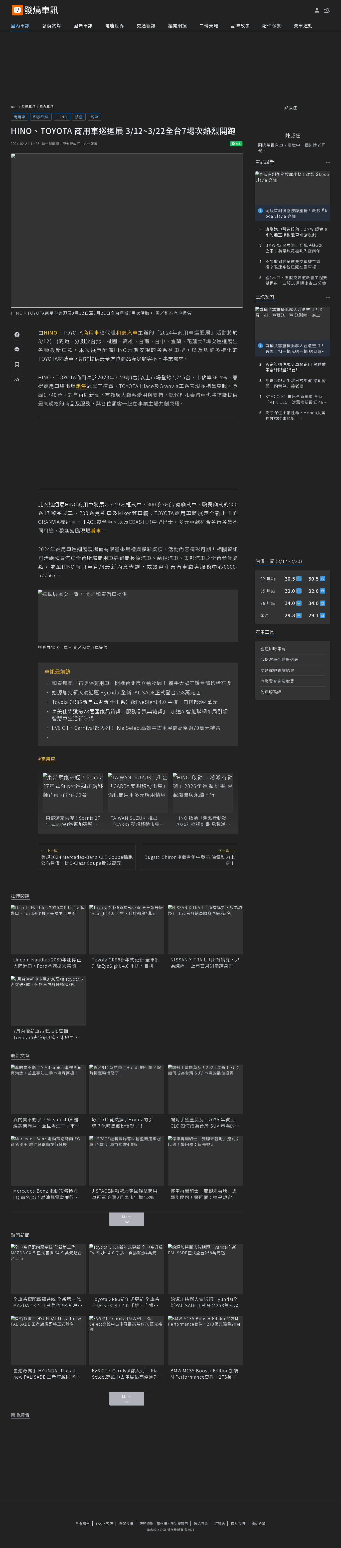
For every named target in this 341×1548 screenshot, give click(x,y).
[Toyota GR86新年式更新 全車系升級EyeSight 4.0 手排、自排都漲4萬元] (126, 929)
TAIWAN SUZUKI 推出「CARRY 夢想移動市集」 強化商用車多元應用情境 (137, 821)
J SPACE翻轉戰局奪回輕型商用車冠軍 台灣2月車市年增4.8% (125, 1194)
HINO (61, 116)
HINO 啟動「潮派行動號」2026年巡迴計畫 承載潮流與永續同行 (202, 821)
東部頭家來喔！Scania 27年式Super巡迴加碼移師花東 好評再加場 (73, 821)
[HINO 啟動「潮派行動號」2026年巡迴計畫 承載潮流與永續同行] (203, 793)
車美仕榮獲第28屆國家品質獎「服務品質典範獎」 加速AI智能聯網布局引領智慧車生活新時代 (140, 715)
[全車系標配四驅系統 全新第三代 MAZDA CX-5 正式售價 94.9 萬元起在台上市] (48, 1269)
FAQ (99, 1523)
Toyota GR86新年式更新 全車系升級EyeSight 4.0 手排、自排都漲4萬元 (135, 701)
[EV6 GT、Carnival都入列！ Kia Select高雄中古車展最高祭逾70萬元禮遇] (126, 1340)
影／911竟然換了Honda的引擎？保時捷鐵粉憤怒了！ (122, 1122)
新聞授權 (126, 1523)
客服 (109, 1523)
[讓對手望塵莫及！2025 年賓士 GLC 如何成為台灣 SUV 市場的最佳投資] (205, 1089)
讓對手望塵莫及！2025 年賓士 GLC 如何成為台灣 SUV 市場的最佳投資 (205, 1122)
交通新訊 (146, 25)
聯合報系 (201, 1523)
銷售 (79, 116)
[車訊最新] (328, 162)
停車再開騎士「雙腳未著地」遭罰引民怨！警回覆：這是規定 (203, 1194)
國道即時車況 (273, 649)
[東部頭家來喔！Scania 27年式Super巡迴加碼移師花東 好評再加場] (73, 793)
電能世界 (114, 25)
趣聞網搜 (177, 25)
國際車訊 (83, 25)
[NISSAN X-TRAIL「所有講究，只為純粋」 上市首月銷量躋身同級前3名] (205, 929)
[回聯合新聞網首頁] (17, 10)
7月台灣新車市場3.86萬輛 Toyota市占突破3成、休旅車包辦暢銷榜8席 (46, 1034)
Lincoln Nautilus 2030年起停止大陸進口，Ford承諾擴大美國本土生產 (47, 962)
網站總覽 (258, 1523)
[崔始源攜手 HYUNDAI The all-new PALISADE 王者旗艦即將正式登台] (48, 1340)
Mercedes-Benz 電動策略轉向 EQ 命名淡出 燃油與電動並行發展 (46, 1194)
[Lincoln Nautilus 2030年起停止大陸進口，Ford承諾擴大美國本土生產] (48, 929)
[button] (326, 10)
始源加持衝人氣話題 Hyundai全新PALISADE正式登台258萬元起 (126, 692)
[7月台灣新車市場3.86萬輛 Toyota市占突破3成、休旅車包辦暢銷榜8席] (48, 1001)
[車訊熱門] (328, 297)
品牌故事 (240, 25)
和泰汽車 (41, 116)
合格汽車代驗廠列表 (279, 659)
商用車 (19, 116)
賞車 (94, 116)
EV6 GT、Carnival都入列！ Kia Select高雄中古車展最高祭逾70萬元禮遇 (136, 727)
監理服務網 (271, 692)
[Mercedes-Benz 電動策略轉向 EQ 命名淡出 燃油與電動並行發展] (48, 1161)
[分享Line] (17, 349)
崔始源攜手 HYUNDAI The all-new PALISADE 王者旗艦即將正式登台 (46, 1373)
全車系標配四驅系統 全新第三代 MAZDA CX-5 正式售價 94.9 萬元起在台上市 (47, 1302)
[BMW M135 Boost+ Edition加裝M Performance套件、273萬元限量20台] (205, 1340)
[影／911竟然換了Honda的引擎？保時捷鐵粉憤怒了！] (126, 1089)
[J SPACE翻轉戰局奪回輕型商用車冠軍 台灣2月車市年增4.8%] (126, 1161)
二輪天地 (208, 25)
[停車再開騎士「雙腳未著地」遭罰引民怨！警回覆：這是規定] (205, 1161)
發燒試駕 (51, 25)
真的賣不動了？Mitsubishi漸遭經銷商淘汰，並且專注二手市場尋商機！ (46, 1122)
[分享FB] (17, 334)
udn (14, 106)
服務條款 (147, 1523)
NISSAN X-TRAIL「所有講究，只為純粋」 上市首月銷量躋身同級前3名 (205, 962)
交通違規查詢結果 (277, 670)
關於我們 (238, 1523)
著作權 (162, 1523)
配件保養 (271, 25)
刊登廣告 (83, 1523)
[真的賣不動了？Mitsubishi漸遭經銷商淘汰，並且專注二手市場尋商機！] (48, 1089)
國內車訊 (20, 25)
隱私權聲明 (179, 1523)
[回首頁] (41, 10)
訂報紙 (219, 1523)
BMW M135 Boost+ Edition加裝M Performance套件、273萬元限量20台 (204, 1373)
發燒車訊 (28, 106)
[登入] (317, 10)
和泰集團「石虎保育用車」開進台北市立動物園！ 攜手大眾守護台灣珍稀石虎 (141, 682)
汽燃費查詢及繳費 (277, 681)
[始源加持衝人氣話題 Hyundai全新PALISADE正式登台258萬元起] (205, 1269)
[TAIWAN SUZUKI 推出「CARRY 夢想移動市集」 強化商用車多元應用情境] (138, 793)
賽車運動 (303, 25)
